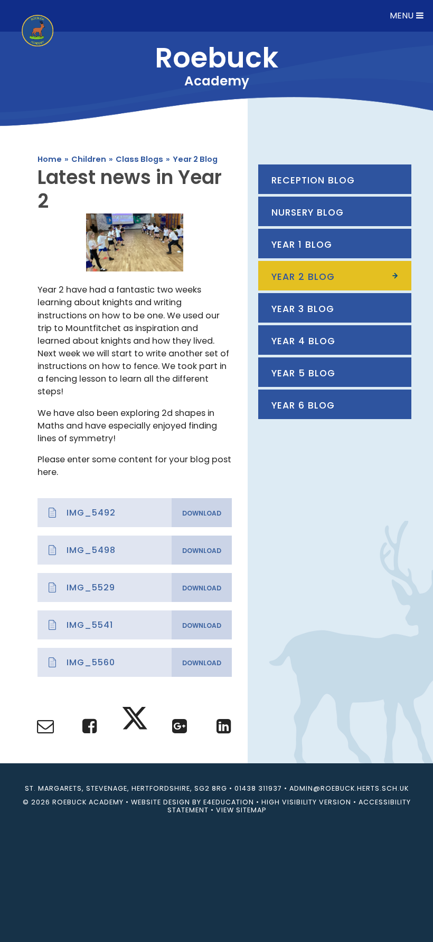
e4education (228, 802)
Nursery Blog (307, 212)
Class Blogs (139, 159)
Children (88, 159)
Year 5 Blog (303, 373)
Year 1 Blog (301, 244)
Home (49, 159)
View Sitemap (241, 809)
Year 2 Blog (195, 159)
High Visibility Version (306, 802)
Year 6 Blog (303, 405)
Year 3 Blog (302, 309)
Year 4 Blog (303, 341)
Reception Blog (313, 180)
